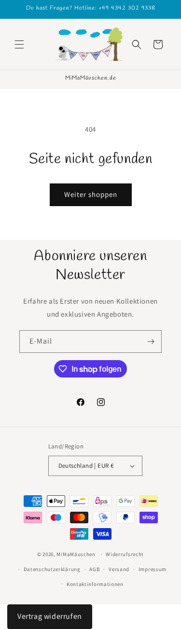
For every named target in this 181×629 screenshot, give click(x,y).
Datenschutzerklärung (52, 569)
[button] (19, 44)
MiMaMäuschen (75, 554)
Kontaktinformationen (95, 584)
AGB (94, 569)
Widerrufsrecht (125, 554)
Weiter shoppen (90, 194)
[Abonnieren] (150, 341)
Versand (119, 569)
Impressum (153, 569)
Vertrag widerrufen (49, 616)
